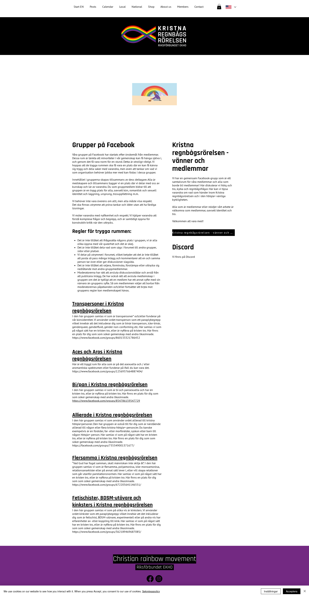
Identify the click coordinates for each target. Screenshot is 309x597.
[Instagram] (158, 578)
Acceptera (291, 591)
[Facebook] (150, 578)
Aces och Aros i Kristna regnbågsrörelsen (97, 355)
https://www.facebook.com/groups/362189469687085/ (106, 531)
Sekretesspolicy (151, 591)
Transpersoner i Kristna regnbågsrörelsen (98, 307)
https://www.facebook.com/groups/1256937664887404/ (107, 371)
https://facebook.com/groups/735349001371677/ (103, 445)
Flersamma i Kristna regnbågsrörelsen (114, 457)
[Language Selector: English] (230, 7)
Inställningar (271, 591)
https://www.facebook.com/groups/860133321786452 (106, 337)
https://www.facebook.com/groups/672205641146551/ (106, 484)
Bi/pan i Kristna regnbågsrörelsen (110, 384)
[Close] (305, 591)
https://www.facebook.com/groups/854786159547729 (106, 400)
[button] (137, 6)
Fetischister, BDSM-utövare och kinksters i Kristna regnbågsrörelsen (112, 501)
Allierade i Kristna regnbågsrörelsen (112, 415)
